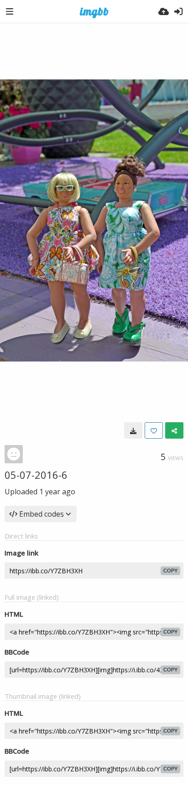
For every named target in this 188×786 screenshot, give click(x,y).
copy (170, 570)
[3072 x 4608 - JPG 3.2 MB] (133, 430)
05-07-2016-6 (36, 475)
